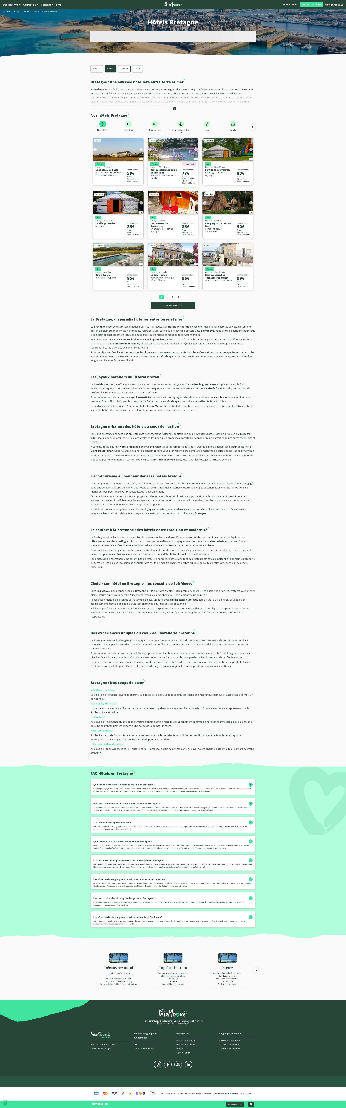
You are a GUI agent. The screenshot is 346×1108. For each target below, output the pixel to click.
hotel (16, 12)
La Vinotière (98, 717)
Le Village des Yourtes (217, 169)
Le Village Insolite (105, 223)
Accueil (6, 12)
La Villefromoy (158, 274)
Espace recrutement (229, 1044)
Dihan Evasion (103, 274)
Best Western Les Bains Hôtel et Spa (163, 171)
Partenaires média (185, 1044)
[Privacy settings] (5, 1103)
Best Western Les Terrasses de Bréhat (216, 276)
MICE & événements (144, 1048)
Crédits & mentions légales (171, 1093)
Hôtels (110, 68)
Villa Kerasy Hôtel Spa (104, 703)
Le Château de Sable (106, 169)
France (36, 12)
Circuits (124, 68)
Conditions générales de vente (198, 1093)
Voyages (97, 68)
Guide (137, 68)
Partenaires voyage (186, 1040)
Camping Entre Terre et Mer (218, 225)
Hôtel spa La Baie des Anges (107, 744)
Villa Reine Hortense (103, 690)
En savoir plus (235, 1104)
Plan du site (246, 1093)
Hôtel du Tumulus (101, 730)
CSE (135, 1044)
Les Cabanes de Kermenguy (159, 225)
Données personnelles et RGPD (225, 1093)
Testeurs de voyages (229, 1048)
